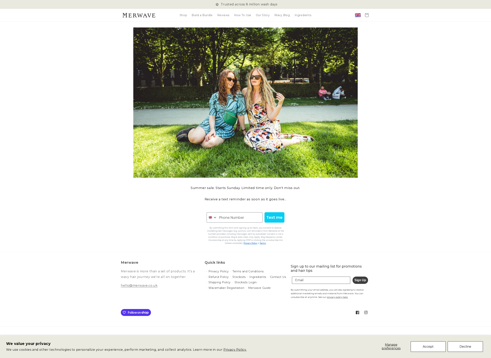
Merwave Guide (259, 288)
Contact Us (278, 277)
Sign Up (360, 280)
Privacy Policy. (235, 349)
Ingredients (257, 277)
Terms (263, 243)
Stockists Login (246, 282)
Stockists (239, 277)
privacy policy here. (337, 297)
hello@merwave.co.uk (139, 285)
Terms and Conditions (248, 271)
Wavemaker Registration (226, 288)
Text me (274, 217)
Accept (428, 346)
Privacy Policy (250, 243)
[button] (366, 15)
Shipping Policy (219, 282)
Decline (465, 346)
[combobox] (212, 217)
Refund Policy (218, 277)
